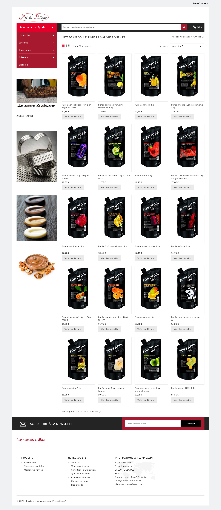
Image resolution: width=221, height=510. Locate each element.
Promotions (30, 462)
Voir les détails (72, 116)
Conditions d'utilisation (83, 469)
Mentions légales (80, 466)
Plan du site (77, 484)
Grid (64, 47)
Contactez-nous (79, 481)
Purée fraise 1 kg (143, 175)
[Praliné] (37, 266)
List (68, 47)
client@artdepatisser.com (128, 484)
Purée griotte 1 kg (180, 246)
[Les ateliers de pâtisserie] (37, 93)
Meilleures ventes (33, 469)
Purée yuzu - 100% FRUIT (184, 388)
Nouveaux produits (34, 466)
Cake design (37, 50)
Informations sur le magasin (134, 457)
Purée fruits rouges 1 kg (147, 246)
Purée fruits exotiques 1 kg (112, 246)
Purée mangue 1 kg (145, 317)
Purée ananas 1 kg (144, 104)
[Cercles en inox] (37, 157)
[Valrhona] (37, 217)
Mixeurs (37, 57)
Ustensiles (37, 35)
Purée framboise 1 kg (73, 246)
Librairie (23, 64)
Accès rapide (25, 116)
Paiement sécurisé (81, 477)
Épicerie (37, 42)
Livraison (75, 462)
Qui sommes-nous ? (81, 473)
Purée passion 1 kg (71, 388)
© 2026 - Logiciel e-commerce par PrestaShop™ (41, 501)
